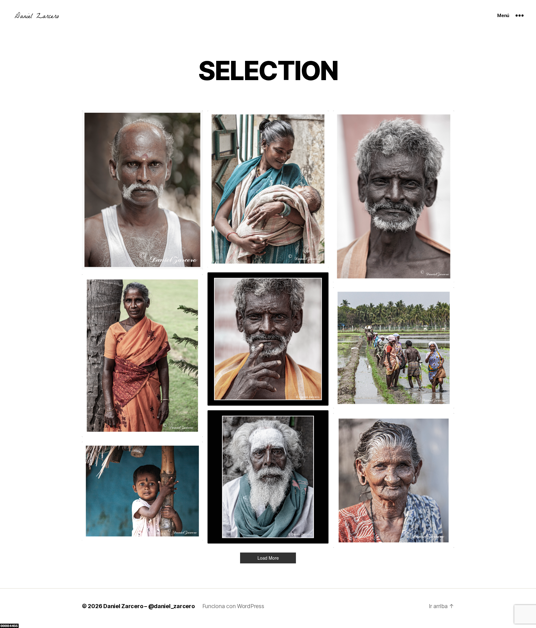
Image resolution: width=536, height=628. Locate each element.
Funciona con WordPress (233, 606)
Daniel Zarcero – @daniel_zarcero (148, 606)
